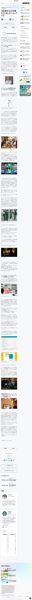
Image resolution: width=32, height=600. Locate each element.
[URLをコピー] (14, 460)
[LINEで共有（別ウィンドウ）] (9, 460)
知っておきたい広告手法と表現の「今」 (25, 28)
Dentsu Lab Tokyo (4, 37)
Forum (5, 348)
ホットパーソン (22, 63)
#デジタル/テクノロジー (12, 23)
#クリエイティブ (3, 24)
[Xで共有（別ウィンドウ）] (7, 460)
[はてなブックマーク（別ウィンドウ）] (11, 460)
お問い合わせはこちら (28, 596)
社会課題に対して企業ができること (24, 37)
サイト (2, 311)
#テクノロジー (7, 24)
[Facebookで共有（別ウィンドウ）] (4, 460)
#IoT (10, 24)
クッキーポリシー (24, 596)
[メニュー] (30, 3)
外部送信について (20, 596)
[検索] (21, 3)
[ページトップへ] (30, 598)
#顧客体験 (7, 23)
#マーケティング (3, 23)
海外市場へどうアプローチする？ (24, 35)
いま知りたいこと (22, 26)
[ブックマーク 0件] (17, 7)
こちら (7, 108)
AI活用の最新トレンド (23, 30)
